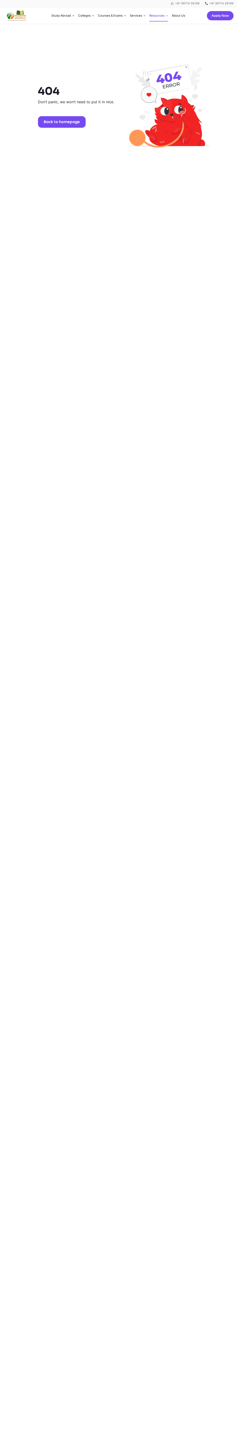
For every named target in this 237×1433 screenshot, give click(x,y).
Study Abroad (61, 15)
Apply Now (220, 16)
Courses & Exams (110, 15)
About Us (178, 15)
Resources (157, 15)
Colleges (84, 15)
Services (136, 15)
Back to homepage (62, 121)
